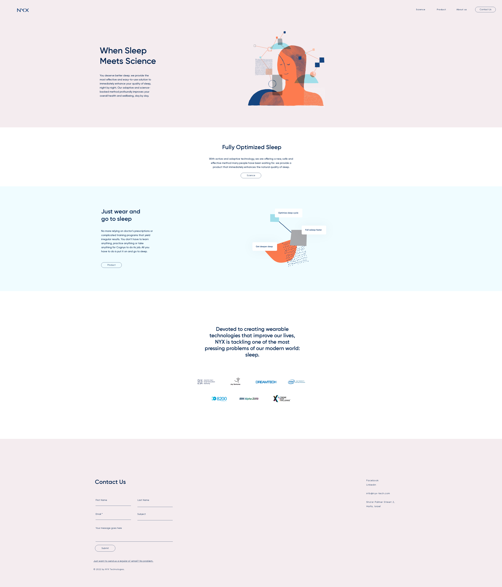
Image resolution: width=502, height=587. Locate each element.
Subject (141, 514)
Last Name (143, 500)
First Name (101, 500)
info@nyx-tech (375, 493)
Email (98, 514)
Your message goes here (109, 528)
